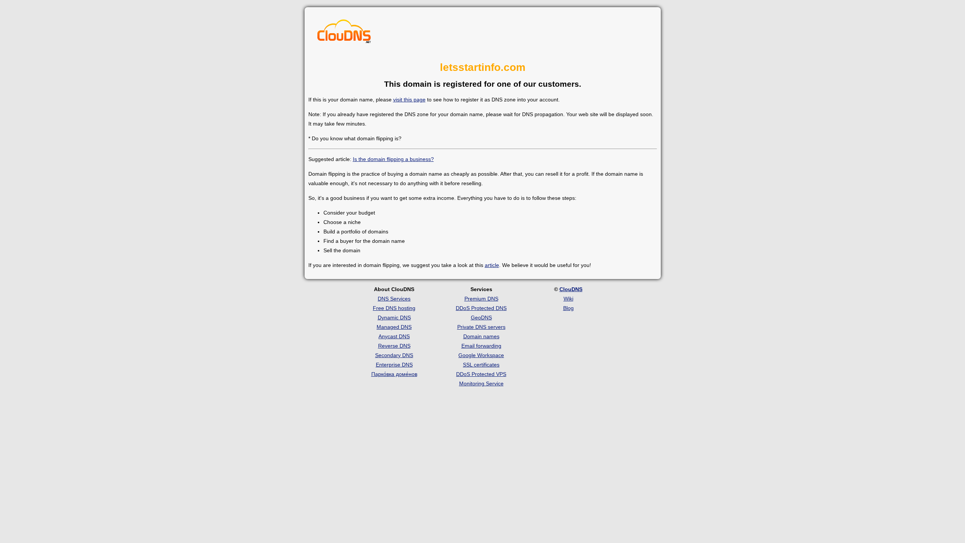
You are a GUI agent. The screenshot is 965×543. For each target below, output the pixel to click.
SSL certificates (481, 365)
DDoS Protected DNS (481, 308)
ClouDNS (570, 289)
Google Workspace (481, 355)
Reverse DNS (394, 346)
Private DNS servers (481, 327)
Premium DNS (481, 299)
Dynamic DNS (394, 317)
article (492, 265)
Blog (568, 308)
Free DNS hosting (394, 308)
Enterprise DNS (394, 365)
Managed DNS (394, 327)
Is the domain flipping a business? (393, 159)
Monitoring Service (481, 383)
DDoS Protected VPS (481, 374)
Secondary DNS (394, 355)
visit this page (409, 100)
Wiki (568, 299)
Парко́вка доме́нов (394, 374)
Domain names (481, 336)
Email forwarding (481, 346)
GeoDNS (481, 317)
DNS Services (394, 299)
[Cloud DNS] (344, 33)
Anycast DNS (394, 336)
